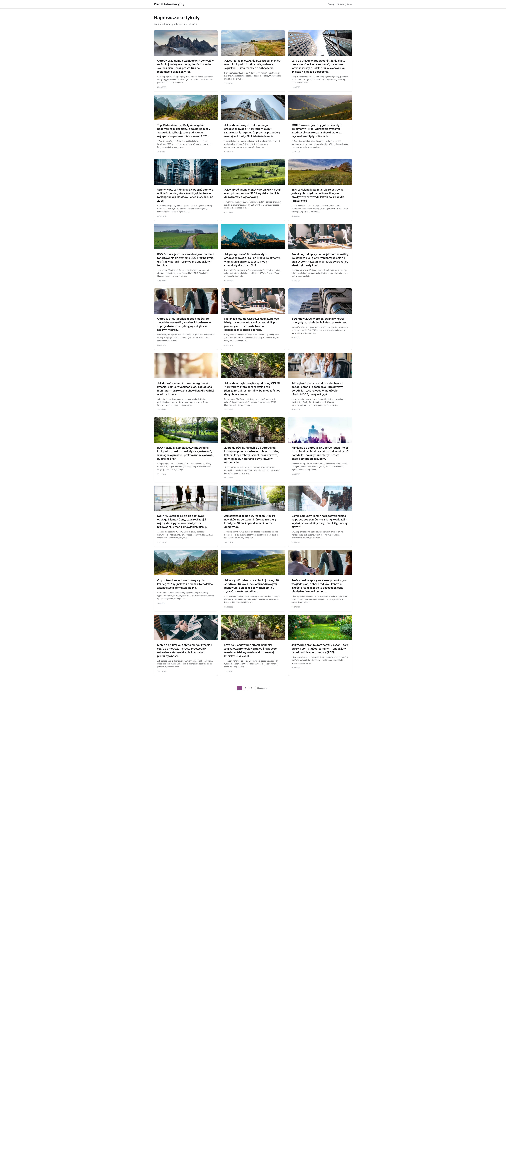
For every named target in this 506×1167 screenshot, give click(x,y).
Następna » (262, 688)
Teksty (331, 4)
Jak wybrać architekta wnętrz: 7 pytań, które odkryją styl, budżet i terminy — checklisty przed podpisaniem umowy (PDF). (320, 648)
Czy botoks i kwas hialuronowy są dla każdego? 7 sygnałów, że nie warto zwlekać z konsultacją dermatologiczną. (185, 584)
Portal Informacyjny (169, 4)
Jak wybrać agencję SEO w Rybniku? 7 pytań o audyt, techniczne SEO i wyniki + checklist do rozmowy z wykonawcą (252, 193)
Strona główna (344, 4)
